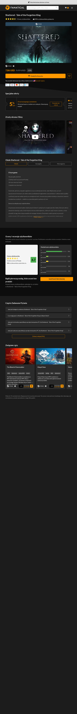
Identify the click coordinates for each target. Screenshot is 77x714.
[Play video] (35, 137)
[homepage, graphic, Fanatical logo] (14, 7)
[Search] (56, 8)
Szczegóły (38, 164)
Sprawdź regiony (40, 81)
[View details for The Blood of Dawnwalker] (20, 356)
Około (16, 164)
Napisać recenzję (57, 279)
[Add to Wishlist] (69, 76)
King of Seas (42, 367)
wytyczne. (8, 241)
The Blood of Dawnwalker (15, 367)
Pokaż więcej (37, 217)
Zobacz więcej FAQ (38, 336)
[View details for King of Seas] (50, 356)
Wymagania (61, 164)
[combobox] (45, 8)
